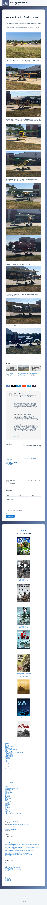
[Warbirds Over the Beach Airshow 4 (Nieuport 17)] (11, 368)
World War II (7, 811)
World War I (7, 809)
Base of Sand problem (19, 842)
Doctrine (6, 761)
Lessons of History (8, 780)
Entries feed (7, 878)
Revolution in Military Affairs (22, 850)
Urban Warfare (8, 804)
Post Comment (10, 516)
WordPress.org (8, 880)
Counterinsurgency (8, 845)
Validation (7, 805)
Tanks (24, 853)
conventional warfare (33, 844)
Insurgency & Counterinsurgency (11, 774)
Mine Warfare (7, 786)
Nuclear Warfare (8, 791)
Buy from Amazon (23, 579)
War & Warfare (7, 807)
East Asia (6, 765)
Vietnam (6, 806)
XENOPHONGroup (9, 870)
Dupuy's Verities (8, 764)
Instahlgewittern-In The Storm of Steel (12, 867)
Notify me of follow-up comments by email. (16, 510)
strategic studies (20, 852)
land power (7, 847)
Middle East (7, 785)
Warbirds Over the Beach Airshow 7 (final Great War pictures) (23, 373)
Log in (6, 877)
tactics (20, 853)
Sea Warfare (7, 796)
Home (15, 897)
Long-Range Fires (16, 847)
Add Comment (10, 499)
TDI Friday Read (8, 798)
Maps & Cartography (9, 782)
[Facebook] (8, 386)
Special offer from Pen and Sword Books (23, 673)
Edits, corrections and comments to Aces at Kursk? (19, 824)
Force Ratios (7, 770)
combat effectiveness (8, 844)
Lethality (6, 781)
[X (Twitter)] (13, 386)
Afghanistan (7, 743)
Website (32, 495)
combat (38, 843)
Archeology (7, 747)
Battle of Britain (9, 753)
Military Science (24, 847)
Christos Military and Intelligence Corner (13, 869)
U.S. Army (16, 856)
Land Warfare (7, 779)
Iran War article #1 (15, 819)
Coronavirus (7, 757)
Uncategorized (7, 803)
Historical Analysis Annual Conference (12, 773)
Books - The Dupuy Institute (24, 676)
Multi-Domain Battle (33, 847)
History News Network (9, 865)
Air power (7, 842)
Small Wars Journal (9, 868)
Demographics (7, 758)
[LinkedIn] (18, 386)
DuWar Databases (9, 754)
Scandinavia (7, 795)
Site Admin (30, 897)
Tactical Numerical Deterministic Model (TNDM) (12, 853)
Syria (6, 797)
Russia (6, 794)
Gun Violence (7, 772)
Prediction (22, 848)
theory (20, 854)
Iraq (5, 775)
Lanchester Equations (10, 784)
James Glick (7, 829)
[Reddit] (24, 386)
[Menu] (44, 3)
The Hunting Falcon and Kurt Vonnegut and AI (13, 463)
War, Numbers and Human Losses (12, 866)
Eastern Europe (8, 766)
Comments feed (8, 879)
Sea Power (32, 850)
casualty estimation (28, 843)
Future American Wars (9, 771)
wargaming (26, 856)
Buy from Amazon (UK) (23, 556)
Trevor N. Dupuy (9, 856)
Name (8, 495)
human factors (25, 845)
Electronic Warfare (8, 768)
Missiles (6, 787)
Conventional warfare (9, 756)
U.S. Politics (7, 802)
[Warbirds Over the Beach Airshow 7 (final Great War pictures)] (23, 368)
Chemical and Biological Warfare (11, 749)
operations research (9, 848)
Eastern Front (9, 812)
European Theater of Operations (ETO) (14, 813)
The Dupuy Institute (19, 3)
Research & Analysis (9, 792)
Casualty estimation (8, 748)
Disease (6, 759)
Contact (25, 897)
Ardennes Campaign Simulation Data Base (14, 752)
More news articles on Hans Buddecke (12, 457)
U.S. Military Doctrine (9, 801)
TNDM (6, 800)
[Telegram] (29, 386)
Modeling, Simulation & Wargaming (11, 788)
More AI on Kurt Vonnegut (30, 456)
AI (5, 744)
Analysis (11, 843)
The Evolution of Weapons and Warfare (12, 854)
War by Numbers (8, 808)
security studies (10, 852)
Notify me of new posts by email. (14, 513)
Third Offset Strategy (27, 854)
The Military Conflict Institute (10, 863)
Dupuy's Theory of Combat (10, 763)
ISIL (5, 776)
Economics (7, 767)
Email (20, 495)
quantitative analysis (11, 850)
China (6, 750)
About (19, 897)
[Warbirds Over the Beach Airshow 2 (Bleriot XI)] (35, 368)
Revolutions (7, 793)
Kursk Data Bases (9, 755)
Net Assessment (8, 790)
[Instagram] (25, 901)
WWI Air (7, 810)
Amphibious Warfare (9, 746)
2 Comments (33, 458)
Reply (39, 480)
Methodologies (8, 783)
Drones (6, 762)
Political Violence (16, 848)
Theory (6, 799)
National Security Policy (9, 789)
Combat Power (24, 844)
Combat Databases (8, 751)
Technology (27, 853)
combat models (16, 844)
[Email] (34, 386)
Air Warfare (7, 745)
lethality (11, 847)
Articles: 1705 (16, 436)
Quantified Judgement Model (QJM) (30, 848)
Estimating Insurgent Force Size (11, 769)
